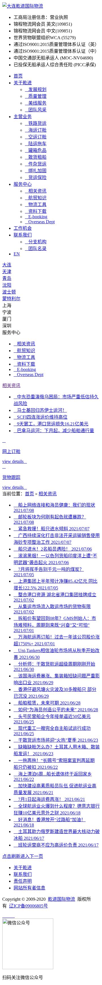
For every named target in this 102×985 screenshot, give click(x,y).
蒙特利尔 (11, 298)
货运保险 (35, 177)
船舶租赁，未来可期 (47, 703)
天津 (6, 271)
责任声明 (23, 881)
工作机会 (23, 228)
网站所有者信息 (29, 887)
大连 (6, 264)
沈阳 (6, 285)
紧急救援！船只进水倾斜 (52, 528)
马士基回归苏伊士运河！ (40, 410)
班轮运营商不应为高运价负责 (56, 845)
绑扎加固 (35, 170)
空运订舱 (35, 136)
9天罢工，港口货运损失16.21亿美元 (51, 423)
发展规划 (35, 89)
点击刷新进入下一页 (22, 856)
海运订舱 (35, 130)
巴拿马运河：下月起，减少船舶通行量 (54, 430)
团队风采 (35, 109)
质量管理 (35, 96)
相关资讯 (35, 191)
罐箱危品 (35, 150)
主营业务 (23, 116)
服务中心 (23, 184)
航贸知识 (35, 197)
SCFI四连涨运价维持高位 (40, 417)
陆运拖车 (35, 143)
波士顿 (9, 292)
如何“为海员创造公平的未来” (56, 709)
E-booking (36, 216)
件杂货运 (35, 164)
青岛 (6, 278)
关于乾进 (23, 82)
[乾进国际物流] (22, 6)
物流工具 (35, 204)
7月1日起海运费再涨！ (49, 799)
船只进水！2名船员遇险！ (53, 549)
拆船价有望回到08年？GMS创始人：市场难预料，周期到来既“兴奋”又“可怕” (55, 624)
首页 (18, 76)
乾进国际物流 (61, 899)
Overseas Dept (40, 221)
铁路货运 (35, 123)
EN (17, 253)
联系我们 (23, 235)
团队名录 (35, 248)
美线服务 (35, 103)
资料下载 (35, 211)
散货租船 (35, 157)
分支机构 (35, 241)
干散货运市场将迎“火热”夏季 (56, 740)
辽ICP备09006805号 (28, 906)
